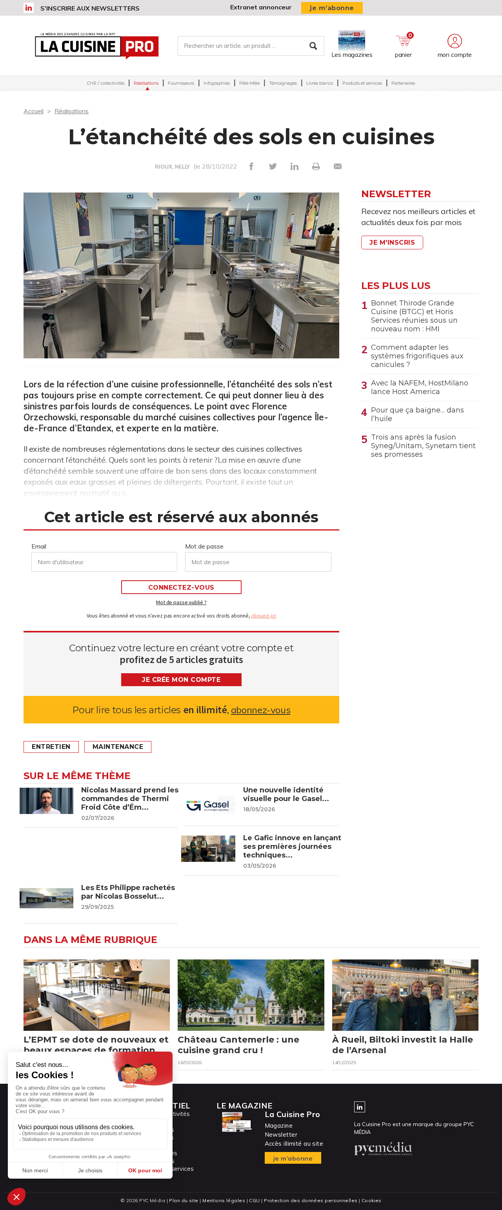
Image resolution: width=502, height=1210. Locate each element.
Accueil (34, 111)
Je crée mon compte (181, 679)
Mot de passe (204, 546)
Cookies (372, 1200)
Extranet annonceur (261, 7)
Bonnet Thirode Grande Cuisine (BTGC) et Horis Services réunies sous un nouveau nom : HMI (414, 316)
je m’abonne (332, 8)
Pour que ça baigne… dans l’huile (417, 414)
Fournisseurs (181, 83)
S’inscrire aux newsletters (90, 8)
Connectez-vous (181, 587)
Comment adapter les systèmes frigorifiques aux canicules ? (417, 356)
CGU (254, 1200)
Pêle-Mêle (249, 83)
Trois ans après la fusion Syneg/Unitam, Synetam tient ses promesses (423, 446)
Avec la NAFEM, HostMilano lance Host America (419, 387)
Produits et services (362, 83)
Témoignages (283, 83)
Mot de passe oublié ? (181, 602)
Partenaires (403, 83)
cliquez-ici (263, 615)
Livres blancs (319, 83)
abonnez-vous (260, 710)
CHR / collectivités (105, 83)
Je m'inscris (392, 242)
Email (38, 546)
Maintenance (118, 746)
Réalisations (146, 83)
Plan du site (183, 1200)
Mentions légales (223, 1200)
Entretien (51, 746)
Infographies (217, 83)
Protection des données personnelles (310, 1200)
